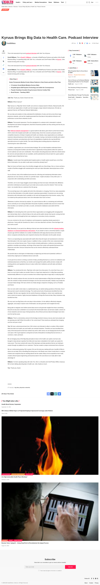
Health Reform (6, 474)
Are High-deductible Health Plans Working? (14, 477)
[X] (91, 56)
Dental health (71, 97)
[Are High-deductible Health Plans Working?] (50, 445)
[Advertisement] (50, 23)
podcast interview (31, 53)
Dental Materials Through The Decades (78, 95)
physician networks (25, 387)
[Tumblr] (97, 578)
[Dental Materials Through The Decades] (94, 97)
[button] (66, 2)
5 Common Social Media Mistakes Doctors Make (25, 85)
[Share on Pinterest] (82, 43)
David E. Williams (26, 57)
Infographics (79, 97)
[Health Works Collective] (7, 2)
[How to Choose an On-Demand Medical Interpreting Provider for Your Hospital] (94, 82)
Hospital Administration (79, 74)
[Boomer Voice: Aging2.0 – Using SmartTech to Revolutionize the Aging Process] (50, 511)
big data (17, 387)
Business (5, 9)
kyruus (59, 59)
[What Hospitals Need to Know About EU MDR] (94, 73)
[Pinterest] (75, 62)
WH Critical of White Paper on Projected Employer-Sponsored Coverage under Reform (27, 410)
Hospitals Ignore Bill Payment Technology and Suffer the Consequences (32, 87)
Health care (71, 84)
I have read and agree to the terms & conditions (51, 570)
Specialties (85, 97)
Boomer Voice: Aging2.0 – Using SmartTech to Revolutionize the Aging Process (25, 543)
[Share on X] (80, 43)
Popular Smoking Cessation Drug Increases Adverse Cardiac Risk (30, 90)
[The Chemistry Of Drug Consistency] (94, 90)
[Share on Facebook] (77, 43)
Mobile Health (17, 540)
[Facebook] (75, 56)
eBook (10, 540)
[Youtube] (91, 62)
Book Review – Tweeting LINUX (20, 92)
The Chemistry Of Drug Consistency (77, 87)
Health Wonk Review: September (11, 404)
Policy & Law (71, 89)
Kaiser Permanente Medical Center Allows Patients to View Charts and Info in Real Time (35, 82)
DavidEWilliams (11, 43)
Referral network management (19, 130)
